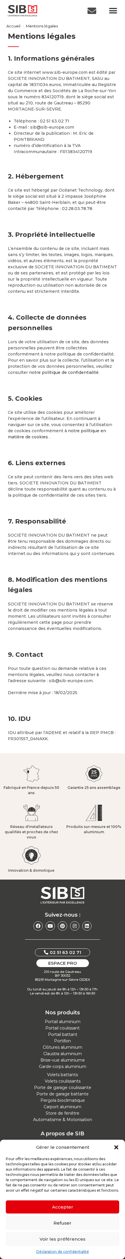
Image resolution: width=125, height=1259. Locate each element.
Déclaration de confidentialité (62, 1251)
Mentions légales (42, 26)
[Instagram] (74, 926)
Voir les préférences (62, 1239)
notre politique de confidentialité (64, 372)
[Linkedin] (87, 926)
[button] (116, 1147)
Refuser (62, 1223)
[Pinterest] (62, 926)
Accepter (62, 1207)
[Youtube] (50, 926)
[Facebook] (38, 926)
